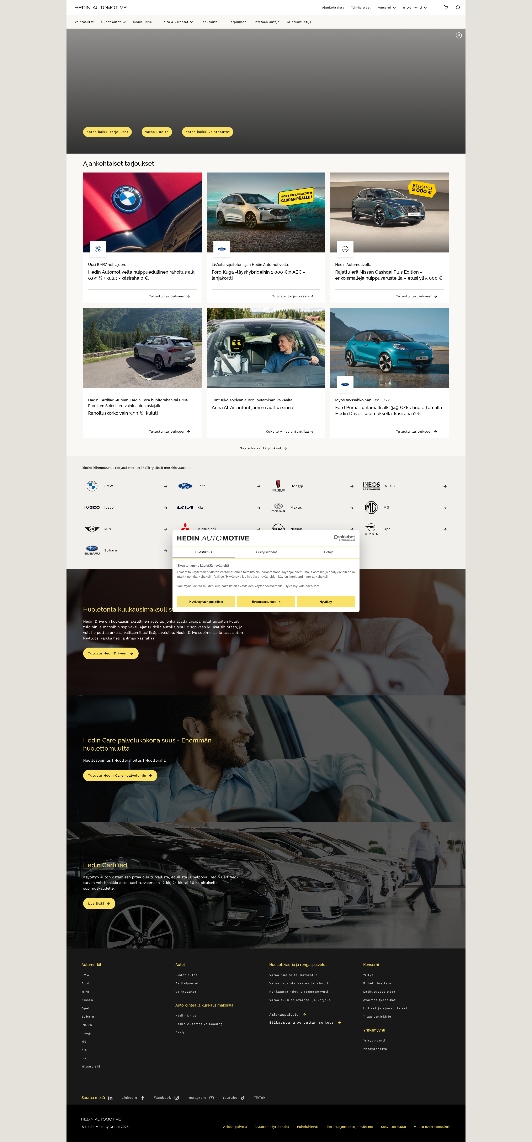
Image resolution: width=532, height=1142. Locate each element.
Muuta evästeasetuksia (432, 1127)
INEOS (389, 486)
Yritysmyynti (412, 7)
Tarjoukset (237, 22)
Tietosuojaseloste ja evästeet (349, 1127)
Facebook (162, 1098)
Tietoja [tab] (328, 552)
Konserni (384, 7)
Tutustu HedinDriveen (108, 653)
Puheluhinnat (308, 1127)
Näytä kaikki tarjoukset (261, 448)
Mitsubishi (206, 529)
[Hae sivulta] (458, 7)
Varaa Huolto (157, 132)
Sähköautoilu (211, 22)
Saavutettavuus (393, 1127)
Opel (388, 529)
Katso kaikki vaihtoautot (207, 132)
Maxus (296, 507)
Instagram (197, 1098)
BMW (108, 486)
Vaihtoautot (84, 22)
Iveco (109, 507)
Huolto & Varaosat (173, 22)
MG (386, 507)
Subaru (110, 550)
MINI (108, 529)
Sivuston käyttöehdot (272, 1127)
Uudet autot (111, 22)
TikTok (259, 1098)
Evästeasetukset (264, 601)
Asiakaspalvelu (284, 1015)
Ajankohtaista (333, 7)
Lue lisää (96, 903)
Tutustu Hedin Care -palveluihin (117, 775)
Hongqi (297, 486)
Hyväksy (326, 601)
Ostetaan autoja (267, 22)
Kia (200, 507)
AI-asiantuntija (299, 22)
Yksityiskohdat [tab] (266, 552)
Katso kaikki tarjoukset (107, 132)
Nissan (296, 529)
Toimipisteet (361, 7)
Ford (201, 486)
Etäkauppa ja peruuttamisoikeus (301, 1022)
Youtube (230, 1098)
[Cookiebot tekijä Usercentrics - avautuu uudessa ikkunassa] (337, 538)
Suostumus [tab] (203, 552)
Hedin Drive (142, 22)
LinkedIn (129, 1098)
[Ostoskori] (445, 7)
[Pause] (459, 35)
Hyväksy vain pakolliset (206, 601)
